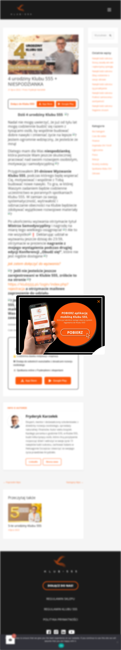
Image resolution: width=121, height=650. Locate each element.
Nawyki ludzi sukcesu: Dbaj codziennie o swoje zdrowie (102, 75)
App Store (47, 104)
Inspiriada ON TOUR (101, 145)
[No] (117, 642)
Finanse (95, 140)
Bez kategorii (98, 131)
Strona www (52, 462)
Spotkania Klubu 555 (102, 168)
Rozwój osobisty (100, 164)
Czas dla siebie (99, 136)
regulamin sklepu (60, 599)
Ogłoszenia (97, 150)
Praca (95, 154)
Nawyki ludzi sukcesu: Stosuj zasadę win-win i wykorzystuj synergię (102, 62)
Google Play (68, 104)
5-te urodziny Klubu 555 (24, 526)
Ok (61, 645)
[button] (109, 9)
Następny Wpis (74, 482)
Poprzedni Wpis (12, 482)
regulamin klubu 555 (60, 609)
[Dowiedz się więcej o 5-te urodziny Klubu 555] (24, 512)
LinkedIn (33, 462)
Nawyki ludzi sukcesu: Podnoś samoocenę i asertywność (102, 97)
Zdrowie (96, 173)
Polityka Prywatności (60, 619)
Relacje (95, 159)
